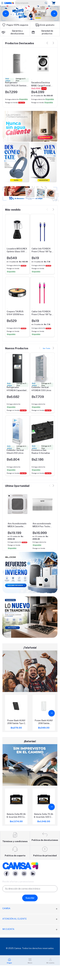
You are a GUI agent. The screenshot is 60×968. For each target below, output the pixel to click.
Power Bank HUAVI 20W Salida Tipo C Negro (16, 722)
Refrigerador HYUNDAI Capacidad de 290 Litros (16, 389)
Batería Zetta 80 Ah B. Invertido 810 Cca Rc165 (16, 816)
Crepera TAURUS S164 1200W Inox (15, 313)
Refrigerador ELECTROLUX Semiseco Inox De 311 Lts (17, 84)
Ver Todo (46, 348)
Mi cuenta (8, 929)
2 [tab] (31, 19)
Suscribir (30, 898)
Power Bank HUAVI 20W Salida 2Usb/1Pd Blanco (44, 722)
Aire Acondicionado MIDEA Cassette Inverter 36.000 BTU (17, 525)
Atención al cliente (14, 918)
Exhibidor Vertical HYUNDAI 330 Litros (41, 388)
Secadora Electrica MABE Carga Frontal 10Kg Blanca (41, 84)
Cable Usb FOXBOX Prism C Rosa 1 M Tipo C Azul (42, 250)
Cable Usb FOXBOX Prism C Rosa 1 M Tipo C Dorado (42, 313)
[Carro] (54, 2)
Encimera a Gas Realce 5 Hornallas (41, 451)
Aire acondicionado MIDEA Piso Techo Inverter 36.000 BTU (42, 525)
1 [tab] (28, 19)
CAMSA (6, 908)
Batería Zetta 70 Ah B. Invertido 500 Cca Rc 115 (43, 816)
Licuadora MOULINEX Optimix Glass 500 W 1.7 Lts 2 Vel (17, 250)
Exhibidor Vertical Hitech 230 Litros (15, 451)
